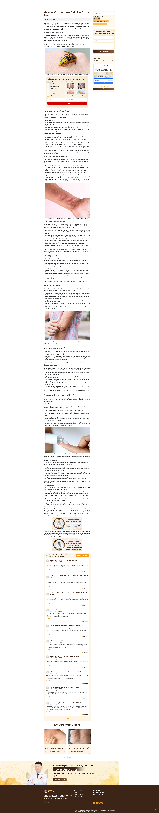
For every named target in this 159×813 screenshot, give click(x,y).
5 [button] (70, 757)
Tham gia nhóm (104, 82)
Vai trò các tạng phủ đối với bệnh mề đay (101, 21)
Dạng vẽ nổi (70, 88)
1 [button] (64, 757)
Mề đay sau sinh (53, 88)
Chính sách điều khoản (80, 794)
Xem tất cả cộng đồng (103, 88)
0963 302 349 (48, 800)
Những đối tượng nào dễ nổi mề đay (100, 23)
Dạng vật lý (81, 95)
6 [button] (107, 86)
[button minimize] (89, 19)
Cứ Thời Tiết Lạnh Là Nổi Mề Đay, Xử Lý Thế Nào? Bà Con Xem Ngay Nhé (54, 747)
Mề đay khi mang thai (54, 86)
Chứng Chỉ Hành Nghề (79, 796)
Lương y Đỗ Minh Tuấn (59, 515)
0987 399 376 (54, 800)
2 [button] (66, 757)
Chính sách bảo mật (79, 792)
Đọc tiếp (48, 569)
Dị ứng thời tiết (52, 93)
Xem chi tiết (62, 753)
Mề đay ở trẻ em (52, 91)
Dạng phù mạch (81, 88)
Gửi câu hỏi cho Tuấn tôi (82, 555)
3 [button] (67, 757)
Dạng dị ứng (70, 95)
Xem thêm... (67, 719)
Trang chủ (46, 9)
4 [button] (69, 757)
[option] (55, 741)
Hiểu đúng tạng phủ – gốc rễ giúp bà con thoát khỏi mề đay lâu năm (79, 747)
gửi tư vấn (67, 103)
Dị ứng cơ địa (52, 95)
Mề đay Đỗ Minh (97, 18)
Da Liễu (50, 9)
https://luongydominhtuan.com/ (52, 804)
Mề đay (53, 9)
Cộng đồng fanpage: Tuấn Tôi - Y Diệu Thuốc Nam (56, 802)
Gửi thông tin (104, 51)
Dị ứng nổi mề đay (53, 83)
